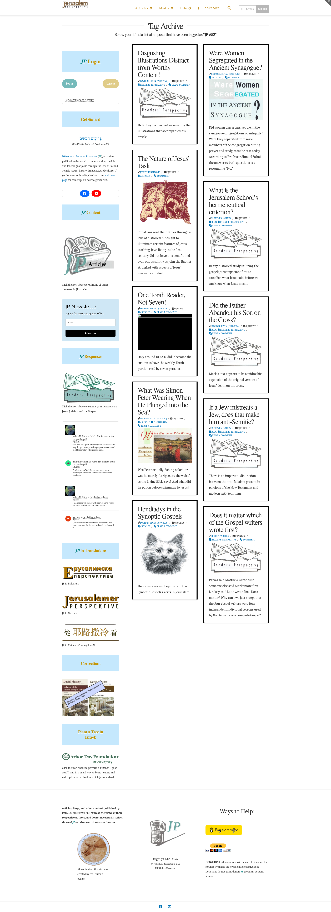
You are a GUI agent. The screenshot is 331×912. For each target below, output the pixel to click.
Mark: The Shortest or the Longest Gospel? (94, 463)
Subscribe (90, 333)
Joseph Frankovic (150, 172)
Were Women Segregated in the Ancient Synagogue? (235, 60)
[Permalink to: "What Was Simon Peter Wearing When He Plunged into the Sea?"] (165, 445)
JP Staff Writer (220, 536)
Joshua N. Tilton (80, 436)
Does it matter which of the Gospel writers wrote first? (235, 522)
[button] (327, 3)
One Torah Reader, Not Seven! (161, 298)
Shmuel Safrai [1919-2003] (225, 73)
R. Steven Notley (221, 218)
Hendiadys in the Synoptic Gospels (160, 512)
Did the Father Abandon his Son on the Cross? (235, 312)
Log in (69, 83)
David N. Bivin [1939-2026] (154, 81)
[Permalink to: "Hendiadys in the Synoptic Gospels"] (165, 553)
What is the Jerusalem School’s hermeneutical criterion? (233, 200)
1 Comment (234, 77)
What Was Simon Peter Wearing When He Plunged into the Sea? (164, 400)
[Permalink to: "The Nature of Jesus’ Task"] (165, 201)
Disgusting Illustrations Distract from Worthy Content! (163, 63)
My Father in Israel (99, 497)
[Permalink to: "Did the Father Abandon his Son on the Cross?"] (236, 351)
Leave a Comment (181, 84)
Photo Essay (160, 422)
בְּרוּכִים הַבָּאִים (90, 138)
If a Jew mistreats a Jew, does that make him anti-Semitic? (234, 414)
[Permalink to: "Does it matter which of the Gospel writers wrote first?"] (236, 557)
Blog (214, 222)
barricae (76, 517)
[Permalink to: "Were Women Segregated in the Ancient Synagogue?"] (236, 99)
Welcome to (79, 156)
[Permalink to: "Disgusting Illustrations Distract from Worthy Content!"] (165, 102)
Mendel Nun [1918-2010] (153, 418)
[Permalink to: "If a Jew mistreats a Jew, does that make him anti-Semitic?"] (236, 453)
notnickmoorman (80, 461)
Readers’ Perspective (152, 84)
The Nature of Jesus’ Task (164, 162)
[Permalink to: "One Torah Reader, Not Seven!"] (165, 332)
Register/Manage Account (79, 99)
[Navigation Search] (229, 8)
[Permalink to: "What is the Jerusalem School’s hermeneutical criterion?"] (236, 243)
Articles (216, 77)
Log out (111, 83)
